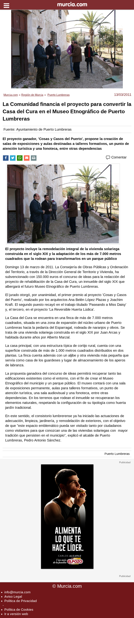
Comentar (118, 157)
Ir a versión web (16, 614)
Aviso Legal (13, 596)
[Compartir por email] (26, 158)
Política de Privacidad (20, 601)
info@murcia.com (17, 592)
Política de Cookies (18, 609)
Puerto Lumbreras (117, 454)
